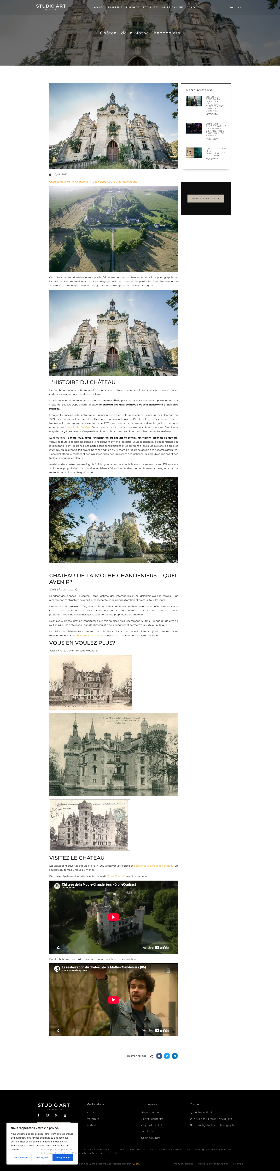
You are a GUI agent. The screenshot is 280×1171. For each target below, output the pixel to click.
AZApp (135, 1163)
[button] (159, 1056)
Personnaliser (21, 1157)
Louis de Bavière (77, 427)
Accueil (99, 7)
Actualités (151, 7)
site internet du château (89, 635)
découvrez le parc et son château (154, 865)
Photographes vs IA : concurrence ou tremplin (216, 152)
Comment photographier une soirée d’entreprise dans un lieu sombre (217, 130)
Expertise (115, 7)
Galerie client (173, 7)
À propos (133, 7)
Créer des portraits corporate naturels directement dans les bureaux (215, 104)
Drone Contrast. (116, 876)
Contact (193, 7)
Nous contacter (204, 198)
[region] (42, 1144)
